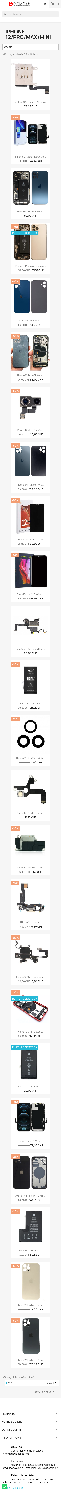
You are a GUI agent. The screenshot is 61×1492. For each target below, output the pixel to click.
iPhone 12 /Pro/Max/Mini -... (30, 813)
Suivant (52, 1383)
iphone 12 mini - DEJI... (30, 703)
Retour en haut (44, 1392)
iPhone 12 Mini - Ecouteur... (30, 976)
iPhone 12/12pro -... (30, 922)
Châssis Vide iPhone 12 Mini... (30, 1195)
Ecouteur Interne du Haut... (30, 648)
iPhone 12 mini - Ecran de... (30, 539)
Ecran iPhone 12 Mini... (30, 1141)
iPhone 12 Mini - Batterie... (30, 1086)
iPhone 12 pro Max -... (30, 1250)
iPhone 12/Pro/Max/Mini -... (30, 758)
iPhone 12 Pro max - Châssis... (30, 265)
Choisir (30, 47)
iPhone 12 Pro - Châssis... (30, 211)
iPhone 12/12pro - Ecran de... (30, 156)
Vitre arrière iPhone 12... (30, 320)
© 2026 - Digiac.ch (12, 1487)
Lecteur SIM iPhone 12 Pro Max (30, 102)
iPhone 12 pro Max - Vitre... (30, 484)
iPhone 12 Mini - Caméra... (30, 430)
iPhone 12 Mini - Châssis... (30, 1031)
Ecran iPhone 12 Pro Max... (30, 594)
